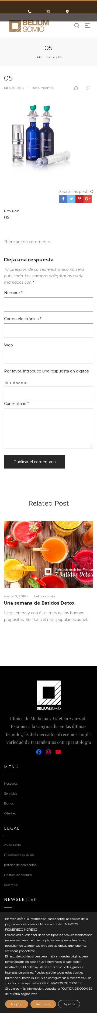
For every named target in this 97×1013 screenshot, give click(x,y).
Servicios (10, 793)
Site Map (11, 885)
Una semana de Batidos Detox (39, 603)
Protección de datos (19, 855)
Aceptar (17, 1004)
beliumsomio (41, 88)
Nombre (13, 292)
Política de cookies (18, 875)
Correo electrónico (22, 318)
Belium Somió (45, 57)
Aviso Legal (13, 845)
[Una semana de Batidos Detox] (48, 554)
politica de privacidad (20, 865)
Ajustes (69, 1004)
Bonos (9, 803)
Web (8, 345)
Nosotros (11, 783)
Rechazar (43, 1004)
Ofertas (10, 813)
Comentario (16, 403)
